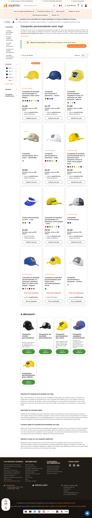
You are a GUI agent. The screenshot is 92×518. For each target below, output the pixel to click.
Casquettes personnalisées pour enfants (10, 57)
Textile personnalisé (23, 22)
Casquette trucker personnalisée (9, 44)
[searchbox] (38, 5)
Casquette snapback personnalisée (9, 38)
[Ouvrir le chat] (87, 513)
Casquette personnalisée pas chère (9, 32)
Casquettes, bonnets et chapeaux (38, 22)
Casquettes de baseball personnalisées (10, 51)
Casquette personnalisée (54, 22)
